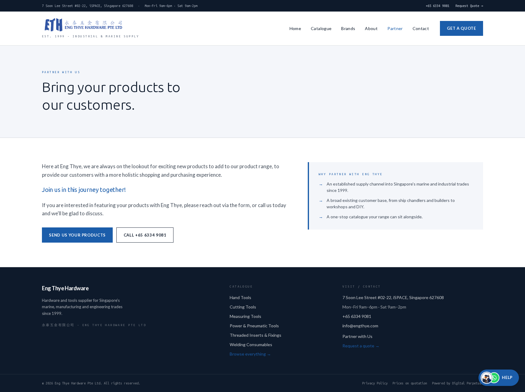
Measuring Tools (245, 316)
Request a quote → (360, 345)
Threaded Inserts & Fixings (255, 335)
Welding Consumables (251, 344)
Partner (395, 28)
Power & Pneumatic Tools (254, 325)
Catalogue (321, 28)
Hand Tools (240, 297)
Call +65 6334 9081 (145, 235)
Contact (421, 28)
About (371, 28)
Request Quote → (469, 6)
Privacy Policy (375, 383)
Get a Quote (461, 28)
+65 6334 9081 (437, 6)
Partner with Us (357, 336)
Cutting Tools (243, 306)
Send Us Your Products (77, 235)
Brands (348, 28)
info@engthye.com (360, 325)
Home (295, 28)
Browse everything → (250, 353)
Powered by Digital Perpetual (457, 383)
